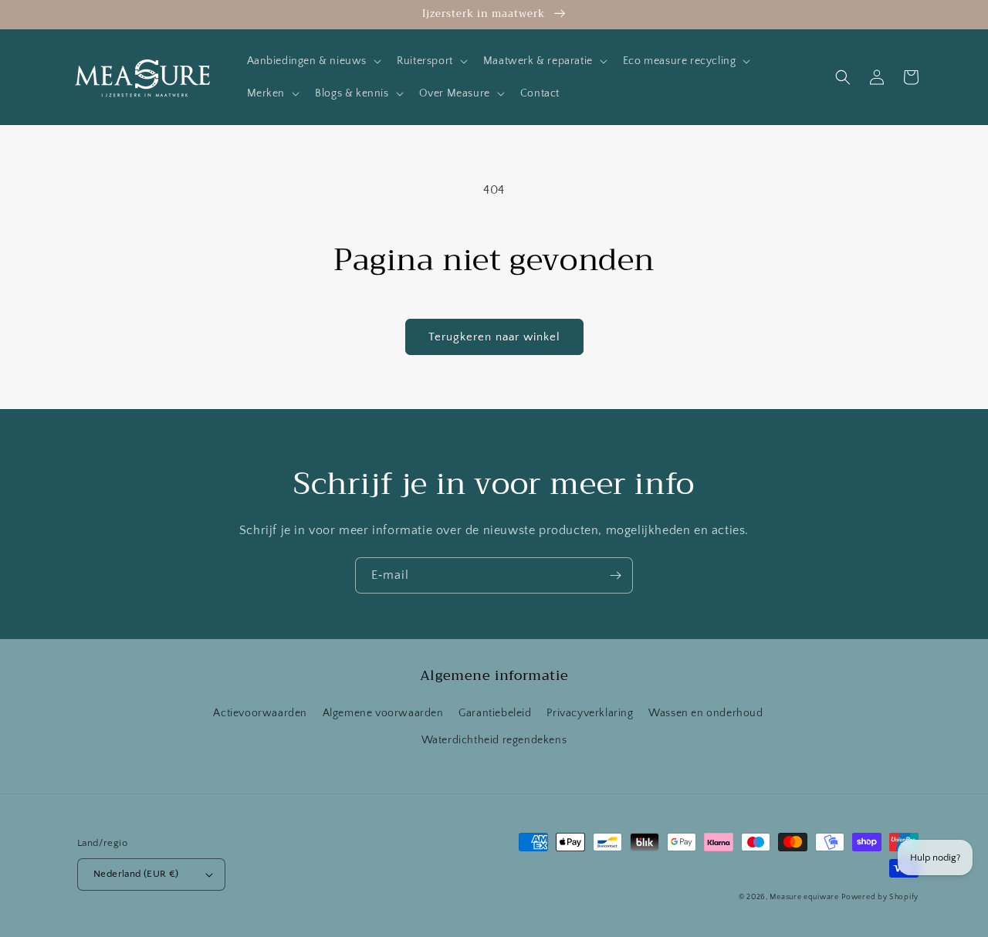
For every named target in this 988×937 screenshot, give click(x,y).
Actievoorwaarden (260, 713)
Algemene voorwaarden (383, 713)
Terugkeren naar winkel (494, 336)
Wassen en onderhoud (705, 713)
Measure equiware (804, 897)
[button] (313, 61)
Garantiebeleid (494, 713)
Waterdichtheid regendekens (494, 740)
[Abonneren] (615, 575)
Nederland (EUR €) (136, 873)
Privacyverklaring (589, 713)
